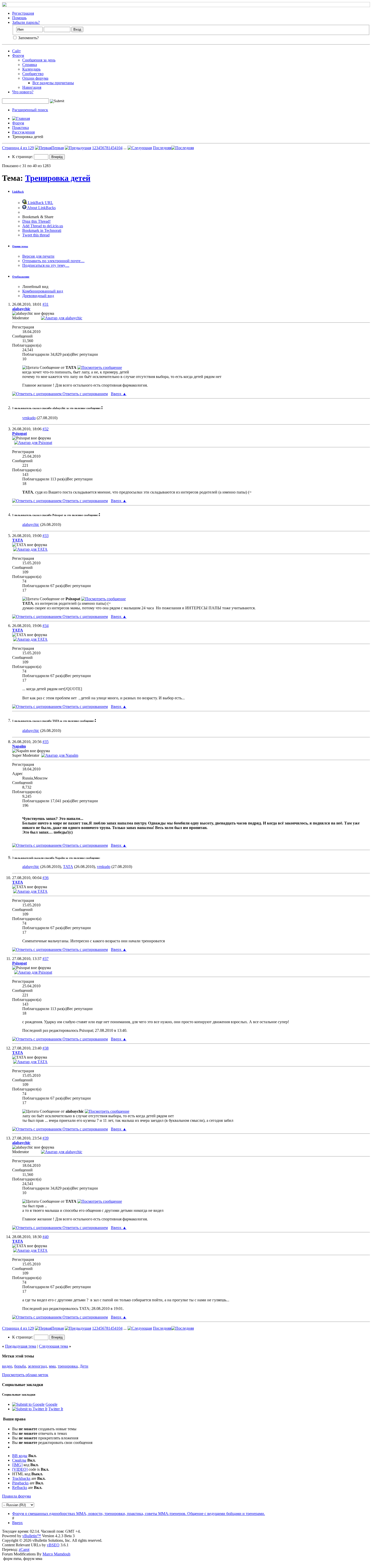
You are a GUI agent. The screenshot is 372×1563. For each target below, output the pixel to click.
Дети (84, 1366)
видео (7, 1366)
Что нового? (22, 92)
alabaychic (30, 524)
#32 (46, 429)
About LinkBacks (41, 208)
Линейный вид (35, 286)
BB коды (19, 1456)
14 (110, 148)
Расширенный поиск (30, 110)
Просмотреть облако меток (25, 1375)
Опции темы (20, 246)
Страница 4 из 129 (18, 148)
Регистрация (23, 13)
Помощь (19, 18)
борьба (20, 1366)
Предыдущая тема (20, 1346)
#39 (46, 1138)
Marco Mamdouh (56, 1554)
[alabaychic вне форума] (61, 318)
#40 (46, 1237)
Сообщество (33, 74)
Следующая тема (53, 1346)
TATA (68, 866)
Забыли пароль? (26, 22)
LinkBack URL (40, 202)
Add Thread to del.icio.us (42, 226)
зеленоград (37, 1366)
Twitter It (55, 1409)
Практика (20, 127)
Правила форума (16, 1496)
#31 (46, 304)
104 (119, 148)
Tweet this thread (36, 235)
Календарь (31, 69)
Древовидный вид (38, 296)
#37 (46, 958)
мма (52, 1366)
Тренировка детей (57, 178)
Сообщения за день (38, 60)
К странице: (23, 156)
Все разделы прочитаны (53, 83)
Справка (29, 64)
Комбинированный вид (42, 291)
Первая (57, 148)
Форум (18, 55)
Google (51, 1404)
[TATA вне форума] (30, 549)
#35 (46, 742)
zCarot (24, 1549)
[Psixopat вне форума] (33, 442)
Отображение (20, 276)
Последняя (162, 148)
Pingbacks (20, 1483)
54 (114, 148)
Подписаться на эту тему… (45, 265)
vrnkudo (29, 418)
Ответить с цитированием (84, 394)
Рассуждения (23, 132)
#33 (46, 535)
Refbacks (19, 1487)
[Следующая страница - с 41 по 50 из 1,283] (140, 148)
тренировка (68, 1366)
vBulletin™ (31, 1536)
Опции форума (35, 78)
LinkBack (18, 191)
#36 (46, 878)
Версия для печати (38, 256)
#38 (46, 1048)
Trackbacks (21, 1478)
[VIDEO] (20, 1469)
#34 (46, 625)
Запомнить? (28, 38)
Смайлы (19, 1460)
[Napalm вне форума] (59, 755)
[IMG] (17, 1465)
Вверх (119, 394)
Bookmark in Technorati (41, 230)
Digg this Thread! (36, 221)
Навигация (31, 87)
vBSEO (53, 1545)
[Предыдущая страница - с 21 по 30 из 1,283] (78, 148)
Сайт (16, 51)
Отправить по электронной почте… (53, 261)
